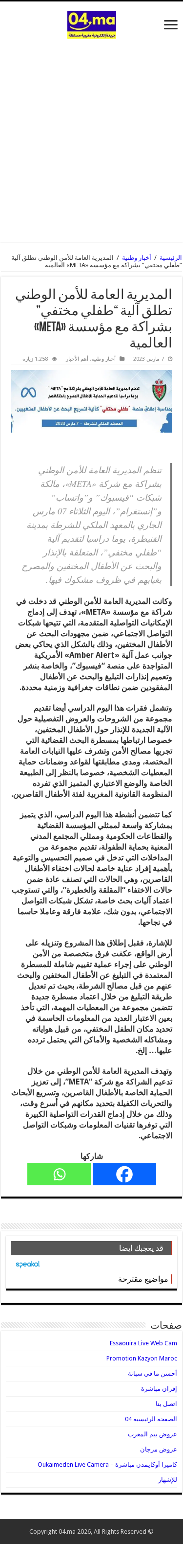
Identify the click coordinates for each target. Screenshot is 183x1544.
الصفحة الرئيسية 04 (151, 1419)
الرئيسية (171, 257)
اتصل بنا (166, 1403)
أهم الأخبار (77, 359)
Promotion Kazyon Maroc (141, 1358)
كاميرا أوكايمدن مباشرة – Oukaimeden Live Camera (107, 1464)
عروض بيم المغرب (152, 1434)
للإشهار (167, 1479)
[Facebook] (124, 1174)
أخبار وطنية (136, 257)
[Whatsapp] (59, 1174)
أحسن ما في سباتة (152, 1373)
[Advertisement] (91, 135)
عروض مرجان (158, 1449)
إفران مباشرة (159, 1388)
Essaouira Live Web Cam (143, 1343)
